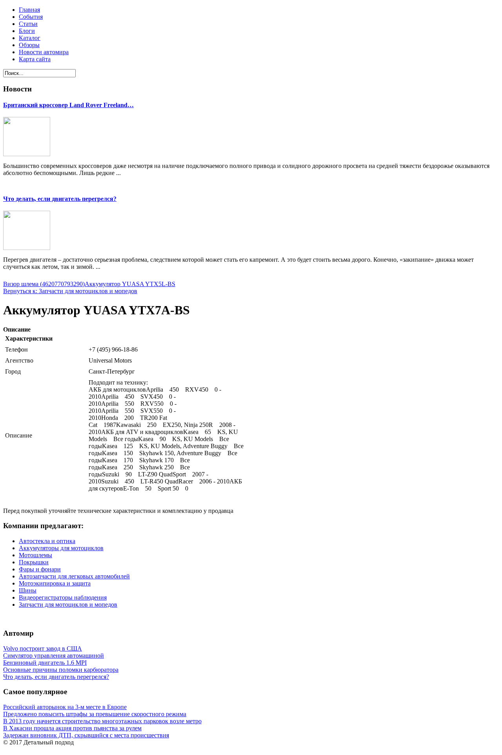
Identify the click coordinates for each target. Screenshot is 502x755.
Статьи (28, 23)
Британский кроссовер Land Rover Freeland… (68, 105)
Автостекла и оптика (47, 541)
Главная (29, 9)
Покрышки (34, 562)
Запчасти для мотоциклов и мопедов (68, 604)
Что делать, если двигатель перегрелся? (59, 198)
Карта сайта (35, 59)
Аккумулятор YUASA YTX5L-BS (130, 284)
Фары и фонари (40, 569)
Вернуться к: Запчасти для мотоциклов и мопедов (70, 291)
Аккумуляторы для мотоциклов (61, 548)
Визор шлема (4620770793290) (44, 284)
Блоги (27, 30)
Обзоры (29, 45)
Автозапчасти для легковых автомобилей (74, 576)
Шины (27, 590)
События (31, 16)
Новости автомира (44, 52)
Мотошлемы (35, 555)
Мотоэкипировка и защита (55, 583)
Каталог (29, 38)
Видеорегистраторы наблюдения (63, 597)
